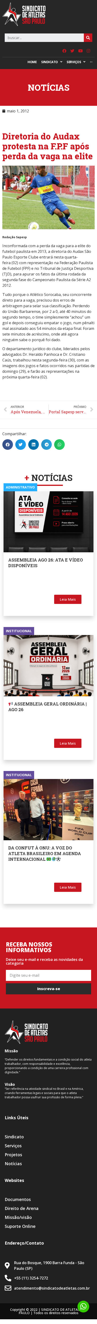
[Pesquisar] (88, 37)
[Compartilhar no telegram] (46, 444)
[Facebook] (64, 51)
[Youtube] (80, 51)
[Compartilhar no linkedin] (33, 444)
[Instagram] (88, 51)
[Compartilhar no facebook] (7, 444)
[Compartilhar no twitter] (20, 444)
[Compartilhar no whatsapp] (59, 444)
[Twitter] (72, 51)
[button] (67, 599)
